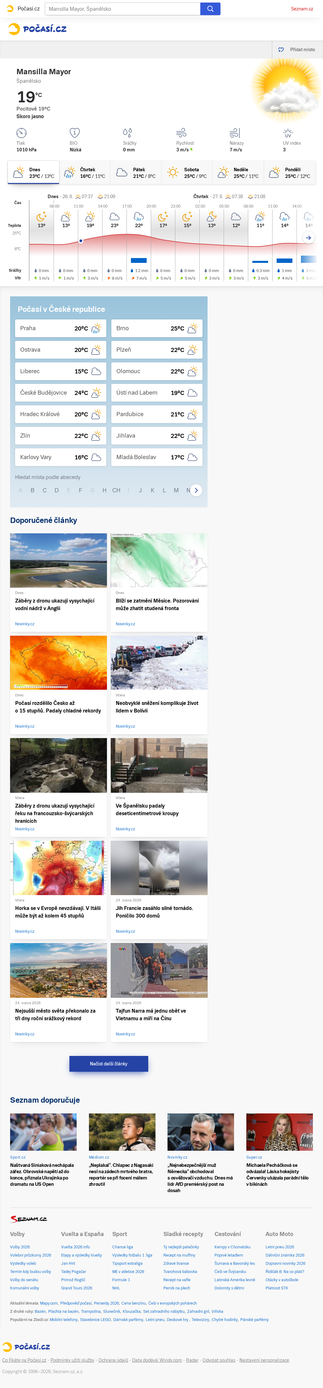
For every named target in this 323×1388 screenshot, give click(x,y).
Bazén (40, 1311)
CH (116, 490)
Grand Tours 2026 (76, 1288)
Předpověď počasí (75, 1303)
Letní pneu (155, 1320)
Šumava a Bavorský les (234, 1263)
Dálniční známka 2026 (285, 1255)
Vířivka (217, 1311)
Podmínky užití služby (72, 1360)
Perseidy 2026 (106, 1303)
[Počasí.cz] (37, 29)
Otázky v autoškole (282, 1280)
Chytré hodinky (225, 1320)
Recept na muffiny (179, 1255)
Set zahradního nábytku (164, 1311)
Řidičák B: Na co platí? (285, 1272)
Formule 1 (121, 1280)
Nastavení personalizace (264, 1360)
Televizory (200, 1320)
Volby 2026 (20, 1247)
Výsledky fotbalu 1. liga (132, 1255)
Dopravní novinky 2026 (285, 1263)
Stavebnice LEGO (95, 1320)
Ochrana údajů (113, 1360)
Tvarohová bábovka (180, 1272)
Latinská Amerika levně (234, 1280)
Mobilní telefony (64, 1320)
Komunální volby (24, 1288)
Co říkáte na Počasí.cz (24, 1360)
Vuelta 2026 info (75, 1247)
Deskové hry (178, 1320)
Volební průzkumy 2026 (30, 1255)
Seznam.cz (302, 8)
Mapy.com (49, 1303)
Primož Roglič (73, 1280)
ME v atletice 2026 (128, 1272)
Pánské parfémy (254, 1320)
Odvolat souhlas (219, 1360)
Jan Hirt (68, 1263)
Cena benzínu (133, 1303)
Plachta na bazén (63, 1311)
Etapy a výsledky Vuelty (81, 1255)
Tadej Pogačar (73, 1272)
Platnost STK (277, 1288)
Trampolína (91, 1311)
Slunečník (111, 1311)
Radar (192, 1360)
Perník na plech (176, 1288)
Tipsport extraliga (127, 1263)
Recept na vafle (177, 1280)
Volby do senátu (24, 1280)
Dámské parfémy (128, 1320)
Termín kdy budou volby (30, 1272)
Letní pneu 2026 (280, 1247)
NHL (116, 1288)
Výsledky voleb (23, 1263)
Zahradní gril (198, 1311)
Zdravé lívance (176, 1263)
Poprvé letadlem (228, 1255)
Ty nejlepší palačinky (181, 1247)
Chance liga (122, 1247)
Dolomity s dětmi (229, 1288)
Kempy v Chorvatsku (232, 1247)
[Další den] (308, 237)
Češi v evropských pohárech (172, 1303)
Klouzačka (132, 1311)
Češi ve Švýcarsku (230, 1272)
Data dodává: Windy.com (157, 1360)
